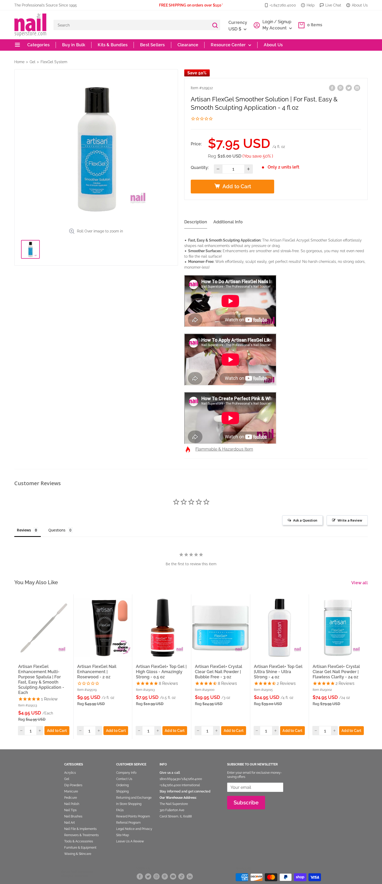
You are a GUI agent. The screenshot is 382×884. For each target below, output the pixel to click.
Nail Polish (71, 804)
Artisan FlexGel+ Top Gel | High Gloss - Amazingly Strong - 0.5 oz (161, 671)
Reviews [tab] (24, 530)
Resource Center (228, 44)
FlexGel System (54, 62)
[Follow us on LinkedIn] (190, 876)
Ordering (122, 785)
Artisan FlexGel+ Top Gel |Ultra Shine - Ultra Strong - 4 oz (278, 671)
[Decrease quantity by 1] (218, 169)
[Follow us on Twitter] (148, 876)
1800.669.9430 (170, 779)
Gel (32, 62)
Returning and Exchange (134, 798)
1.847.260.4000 (192, 779)
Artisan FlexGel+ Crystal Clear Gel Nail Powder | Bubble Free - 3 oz (218, 671)
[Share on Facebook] (332, 87)
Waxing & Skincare (77, 854)
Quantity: (200, 167)
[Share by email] (357, 87)
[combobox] (132, 25)
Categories (38, 44)
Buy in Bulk (73, 44)
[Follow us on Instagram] (156, 876)
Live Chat (333, 5)
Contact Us (124, 779)
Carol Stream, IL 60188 (176, 816)
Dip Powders (73, 785)
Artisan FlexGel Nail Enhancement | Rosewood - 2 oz (96, 671)
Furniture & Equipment (80, 847)
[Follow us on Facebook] (140, 876)
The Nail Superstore (174, 804)
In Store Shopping (128, 804)
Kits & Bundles (113, 44)
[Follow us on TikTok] (181, 876)
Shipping (122, 791)
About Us (360, 5)
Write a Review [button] (350, 520)
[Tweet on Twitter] (349, 87)
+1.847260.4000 (170, 785)
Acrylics (70, 773)
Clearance (188, 44)
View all (360, 582)
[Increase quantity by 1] (249, 169)
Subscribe (246, 803)
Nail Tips (70, 810)
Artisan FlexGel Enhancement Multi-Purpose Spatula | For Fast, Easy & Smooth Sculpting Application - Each (41, 679)
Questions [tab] (56, 530)
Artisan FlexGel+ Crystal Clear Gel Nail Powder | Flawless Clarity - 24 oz (336, 671)
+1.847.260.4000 (282, 5)
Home (19, 62)
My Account (275, 27)
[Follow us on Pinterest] (165, 876)
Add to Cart (57, 731)
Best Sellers (152, 44)
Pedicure (70, 798)
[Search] (215, 25)
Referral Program (128, 822)
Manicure (71, 791)
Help (311, 5)
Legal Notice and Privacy (134, 829)
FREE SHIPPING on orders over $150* (191, 5)
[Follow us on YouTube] (173, 876)
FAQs (120, 810)
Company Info (126, 773)
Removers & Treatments (81, 835)
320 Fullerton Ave (172, 810)
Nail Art (69, 822)
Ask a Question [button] (305, 520)
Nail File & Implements (80, 829)
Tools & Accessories (78, 841)
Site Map (122, 835)
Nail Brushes (73, 816)
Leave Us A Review (130, 841)
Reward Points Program (133, 816)
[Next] (368, 666)
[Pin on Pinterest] (340, 87)
